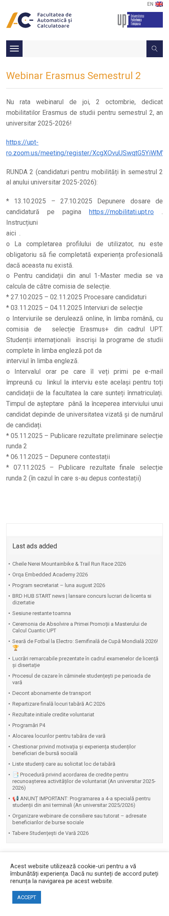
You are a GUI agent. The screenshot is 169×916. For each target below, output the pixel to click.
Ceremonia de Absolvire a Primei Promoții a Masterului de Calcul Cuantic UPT (79, 627)
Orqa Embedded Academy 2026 (50, 574)
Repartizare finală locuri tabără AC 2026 (58, 704)
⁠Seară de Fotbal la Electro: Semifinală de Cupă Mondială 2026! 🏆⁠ (85, 644)
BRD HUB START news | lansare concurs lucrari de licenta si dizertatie (81, 599)
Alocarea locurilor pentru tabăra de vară (58, 736)
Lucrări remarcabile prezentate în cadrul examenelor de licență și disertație (85, 661)
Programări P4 (28, 725)
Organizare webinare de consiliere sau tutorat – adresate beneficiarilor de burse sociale (79, 819)
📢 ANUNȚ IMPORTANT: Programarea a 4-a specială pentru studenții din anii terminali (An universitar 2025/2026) (81, 801)
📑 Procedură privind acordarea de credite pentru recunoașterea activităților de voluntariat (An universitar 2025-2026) (84, 781)
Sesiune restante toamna (41, 613)
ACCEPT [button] (26, 897)
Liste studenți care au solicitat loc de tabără (63, 764)
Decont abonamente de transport (51, 693)
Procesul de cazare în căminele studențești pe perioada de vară (81, 679)
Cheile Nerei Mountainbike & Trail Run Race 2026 (69, 564)
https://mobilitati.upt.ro (121, 212)
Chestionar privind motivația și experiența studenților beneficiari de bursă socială (74, 750)
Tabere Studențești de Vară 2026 (50, 833)
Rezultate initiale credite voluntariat (53, 714)
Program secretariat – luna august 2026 (58, 585)
